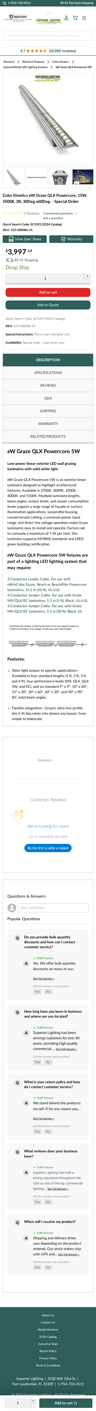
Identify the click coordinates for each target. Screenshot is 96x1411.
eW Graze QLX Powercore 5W (74, 67)
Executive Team (48, 1344)
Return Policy (48, 1351)
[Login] (66, 18)
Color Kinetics (60, 61)
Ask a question (53, 218)
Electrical (9, 61)
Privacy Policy (48, 1358)
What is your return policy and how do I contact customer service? (52, 1084)
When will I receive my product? (50, 1222)
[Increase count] (87, 276)
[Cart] (75, 18)
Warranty (74, 239)
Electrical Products (33, 61)
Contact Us (48, 1322)
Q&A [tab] (48, 398)
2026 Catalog (48, 1337)
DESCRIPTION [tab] (48, 360)
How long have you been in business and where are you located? (53, 1014)
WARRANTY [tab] (48, 424)
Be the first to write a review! (48, 848)
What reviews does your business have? (50, 1153)
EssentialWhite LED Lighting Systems (26, 67)
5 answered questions (58, 213)
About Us (48, 1315)
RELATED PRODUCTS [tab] (48, 436)
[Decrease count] (87, 281)
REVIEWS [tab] (48, 385)
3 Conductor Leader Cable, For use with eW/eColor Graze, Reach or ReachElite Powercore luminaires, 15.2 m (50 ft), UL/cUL (47, 584)
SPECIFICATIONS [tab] (48, 373)
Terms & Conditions (48, 1365)
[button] (48, 51)
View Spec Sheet (28, 239)
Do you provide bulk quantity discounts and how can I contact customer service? (49, 942)
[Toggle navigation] (83, 18)
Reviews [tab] (45, 760)
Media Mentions (48, 1329)
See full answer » (43, 978)
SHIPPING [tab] (48, 411)
